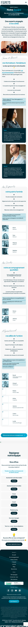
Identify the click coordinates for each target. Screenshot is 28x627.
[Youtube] (16, 590)
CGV (10, 621)
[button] (26, 2)
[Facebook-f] (8, 590)
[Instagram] (12, 590)
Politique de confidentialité (17, 621)
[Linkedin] (19, 590)
